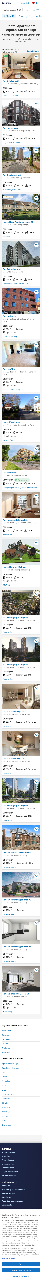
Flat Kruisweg (9, 316)
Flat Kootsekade (10, 128)
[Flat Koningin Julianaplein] (21, 505)
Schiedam (6, 1107)
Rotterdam (6, 1035)
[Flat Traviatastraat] (21, 160)
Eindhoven (6, 1048)
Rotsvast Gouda (9, 440)
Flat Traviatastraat (12, 175)
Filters (8, 16)
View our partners (8, 1258)
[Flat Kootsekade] (21, 113)
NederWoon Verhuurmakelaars (15, 284)
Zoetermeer (6, 1125)
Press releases (8, 1160)
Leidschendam (8, 1094)
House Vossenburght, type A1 (17, 946)
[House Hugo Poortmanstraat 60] (21, 207)
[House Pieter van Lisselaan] (21, 979)
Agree (21, 1264)
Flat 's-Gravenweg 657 (13, 758)
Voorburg (6, 1116)
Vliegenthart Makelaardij (12, 142)
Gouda (4, 1085)
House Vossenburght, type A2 (17, 899)
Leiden (4, 1090)
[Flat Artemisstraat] (21, 254)
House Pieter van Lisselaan (16, 993)
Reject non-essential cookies (21, 1270)
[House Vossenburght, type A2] (21, 884)
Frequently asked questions (14, 1189)
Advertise (6, 1156)
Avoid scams (7, 1197)
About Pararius (8, 1152)
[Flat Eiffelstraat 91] (21, 66)
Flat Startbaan (10, 472)
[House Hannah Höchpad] (21, 552)
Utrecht (5, 1044)
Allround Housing (10, 337)
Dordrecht (6, 1077)
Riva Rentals (7, 726)
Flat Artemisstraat (12, 269)
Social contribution (10, 1175)
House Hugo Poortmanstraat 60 (18, 222)
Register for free (8, 1193)
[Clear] (20, 10)
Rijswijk (5, 1103)
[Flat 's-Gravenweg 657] (21, 743)
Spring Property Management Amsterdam (20, 487)
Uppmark (6, 236)
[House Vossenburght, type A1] (21, 932)
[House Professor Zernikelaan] (21, 837)
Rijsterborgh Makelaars (12, 189)
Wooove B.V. (8, 534)
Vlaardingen (7, 1112)
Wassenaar (6, 1120)
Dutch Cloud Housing (11, 389)
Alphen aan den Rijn (10, 1063)
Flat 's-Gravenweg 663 (13, 711)
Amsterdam (6, 1030)
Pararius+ (6, 1185)
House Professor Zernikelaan (17, 852)
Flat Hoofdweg (10, 369)
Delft (4, 1072)
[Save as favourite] (36, 57)
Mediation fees (8, 1164)
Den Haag (6, 1039)
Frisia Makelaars (9, 867)
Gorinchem (6, 1081)
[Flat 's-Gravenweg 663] (21, 696)
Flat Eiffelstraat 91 (12, 81)
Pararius (6, 3)
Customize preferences (21, 1276)
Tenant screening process (12, 1201)
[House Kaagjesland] (21, 407)
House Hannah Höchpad (14, 567)
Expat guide (7, 1205)
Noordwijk (6, 1098)
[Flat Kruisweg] (21, 301)
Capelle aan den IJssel (10, 1068)
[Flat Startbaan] (21, 457)
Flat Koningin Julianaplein (15, 520)
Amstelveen (6, 1052)
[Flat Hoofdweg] (21, 354)
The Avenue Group (10, 95)
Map (37, 10)
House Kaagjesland (12, 422)
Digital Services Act (10, 1171)
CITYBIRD (6, 585)
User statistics (8, 1168)
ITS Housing (7, 1012)
